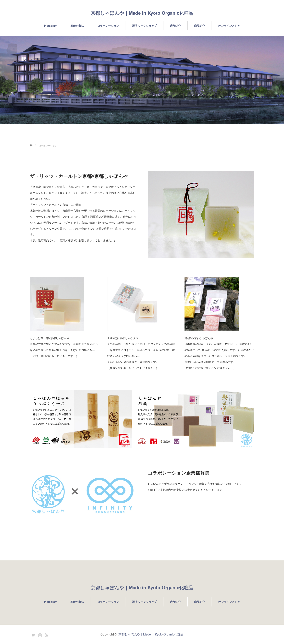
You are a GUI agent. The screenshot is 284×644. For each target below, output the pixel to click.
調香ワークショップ (144, 25)
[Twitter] (33, 634)
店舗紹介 (175, 25)
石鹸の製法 (77, 25)
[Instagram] (39, 634)
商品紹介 (199, 25)
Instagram (50, 25)
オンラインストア (229, 25)
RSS (46, 634)
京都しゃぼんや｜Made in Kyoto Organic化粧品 (142, 12)
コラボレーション (108, 25)
